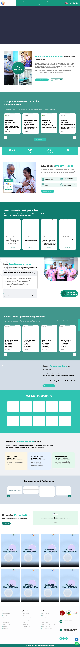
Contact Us (40, 4)
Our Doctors (38, 1)
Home (20, 1)
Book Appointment (51, 1)
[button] (8, 496)
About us (24, 1)
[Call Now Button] (76, 639)
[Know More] (12, 116)
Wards (43, 1)
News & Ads (58, 1)
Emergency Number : (73, 2)
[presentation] (5, 137)
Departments (30, 1)
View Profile (12, 247)
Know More (7, 131)
